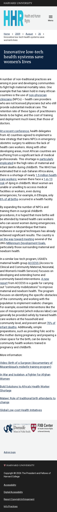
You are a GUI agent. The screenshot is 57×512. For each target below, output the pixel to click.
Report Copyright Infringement (19, 499)
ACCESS (33, 263)
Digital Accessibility (13, 492)
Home (7, 34)
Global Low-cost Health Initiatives (21, 410)
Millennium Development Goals (25, 243)
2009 (17, 34)
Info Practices (11, 506)
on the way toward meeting (17, 239)
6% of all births (9, 199)
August (29, 34)
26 (39, 34)
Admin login (10, 452)
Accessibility (10, 485)
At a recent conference (14, 131)
